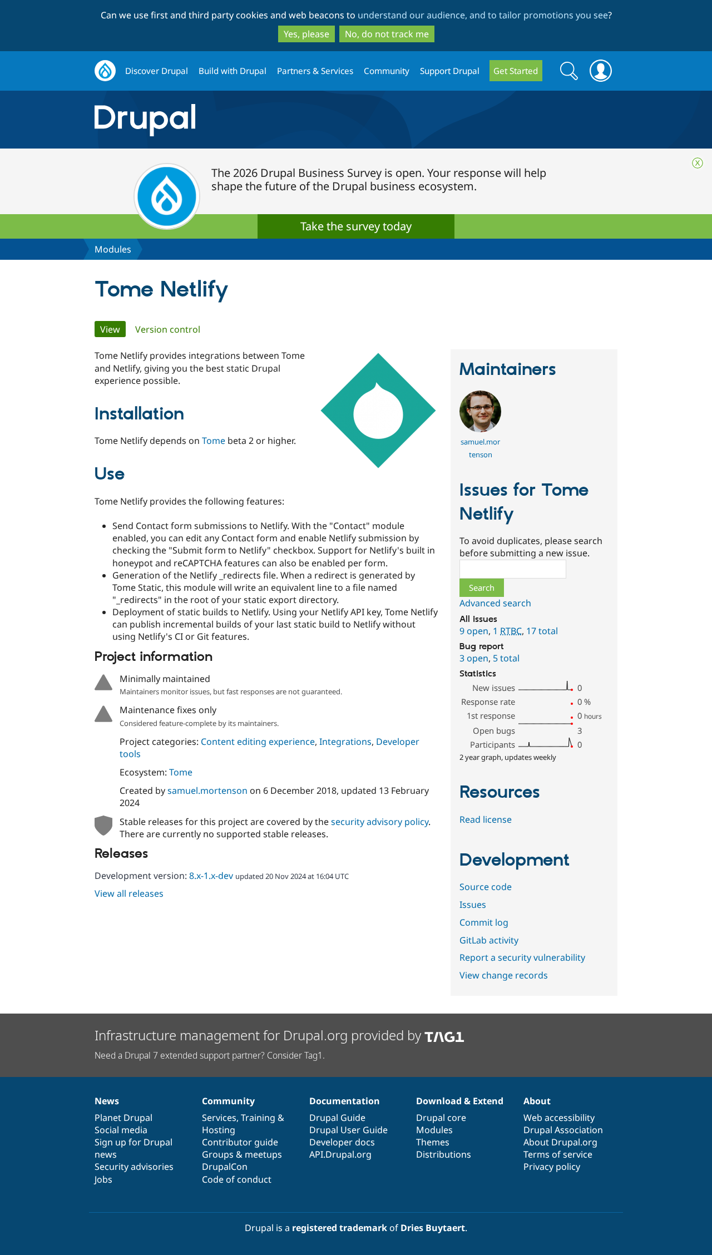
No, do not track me (387, 34)
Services (219, 1117)
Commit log (483, 922)
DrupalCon (225, 1166)
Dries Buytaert (432, 1228)
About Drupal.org (560, 1142)
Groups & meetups (242, 1154)
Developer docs (342, 1142)
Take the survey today (356, 226)
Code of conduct (236, 1179)
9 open (473, 631)
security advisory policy (379, 822)
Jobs (103, 1179)
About (537, 1101)
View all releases (129, 893)
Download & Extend (459, 1101)
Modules (113, 249)
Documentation (344, 1101)
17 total (542, 631)
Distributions (443, 1154)
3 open (473, 658)
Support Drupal (449, 70)
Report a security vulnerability (522, 957)
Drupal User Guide (348, 1130)
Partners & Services (315, 70)
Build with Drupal (232, 70)
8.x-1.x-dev (211, 875)
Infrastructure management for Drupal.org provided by (259, 1035)
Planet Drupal (123, 1117)
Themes (432, 1142)
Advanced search (495, 603)
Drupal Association (563, 1130)
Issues (472, 904)
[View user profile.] (480, 429)
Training (258, 1117)
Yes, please (306, 34)
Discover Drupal (156, 70)
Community (386, 70)
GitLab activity (488, 940)
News (107, 1101)
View (113, 329)
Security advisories (134, 1166)
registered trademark (339, 1228)
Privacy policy (551, 1166)
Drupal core (441, 1117)
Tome (213, 440)
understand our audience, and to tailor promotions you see (483, 15)
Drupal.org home (105, 71)
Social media (121, 1130)
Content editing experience (258, 741)
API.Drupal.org (340, 1154)
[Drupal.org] (244, 120)
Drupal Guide (337, 1117)
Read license (485, 819)
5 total (506, 658)
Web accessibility (559, 1117)
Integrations (345, 741)
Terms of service (557, 1154)
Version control (167, 329)
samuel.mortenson (207, 790)
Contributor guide (240, 1142)
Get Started (515, 70)
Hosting (218, 1130)
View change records (503, 975)
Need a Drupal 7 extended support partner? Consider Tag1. (210, 1055)
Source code (485, 887)
